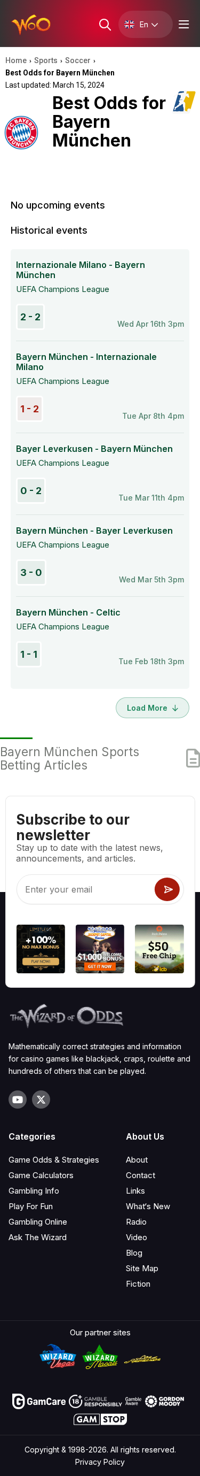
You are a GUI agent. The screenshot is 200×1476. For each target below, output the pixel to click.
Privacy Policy (100, 1461)
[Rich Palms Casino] (159, 951)
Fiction (138, 1284)
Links (135, 1191)
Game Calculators (41, 1175)
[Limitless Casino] (40, 951)
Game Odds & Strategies (54, 1160)
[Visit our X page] (41, 1099)
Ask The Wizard (38, 1237)
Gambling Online (38, 1222)
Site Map (142, 1268)
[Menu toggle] (182, 24)
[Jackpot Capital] (100, 951)
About (137, 1160)
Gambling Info (34, 1191)
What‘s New (148, 1206)
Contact (140, 1175)
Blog (134, 1253)
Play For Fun (31, 1206)
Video (136, 1237)
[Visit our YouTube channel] (18, 1099)
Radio (136, 1222)
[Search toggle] (104, 24)
